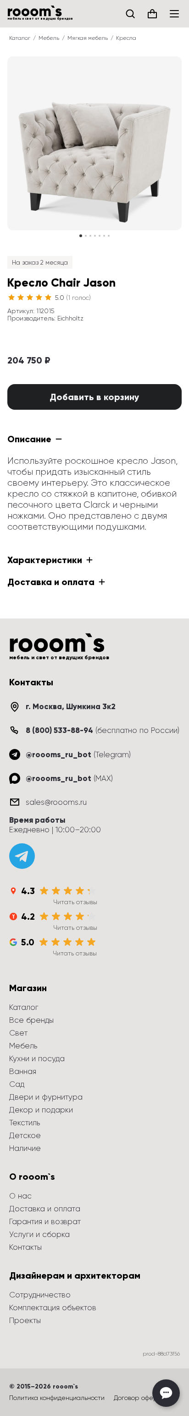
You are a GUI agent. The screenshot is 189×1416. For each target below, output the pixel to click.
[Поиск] (130, 14)
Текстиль (24, 1122)
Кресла (126, 38)
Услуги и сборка (39, 1234)
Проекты (25, 1320)
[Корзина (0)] (152, 14)
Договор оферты (139, 1397)
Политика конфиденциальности (57, 1397)
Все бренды (31, 1020)
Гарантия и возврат (45, 1221)
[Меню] (174, 14)
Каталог (19, 38)
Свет (18, 1032)
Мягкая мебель (87, 38)
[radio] (11, 297)
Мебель (49, 38)
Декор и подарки (41, 1109)
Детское (25, 1135)
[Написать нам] (166, 1393)
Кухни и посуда (37, 1058)
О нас (20, 1195)
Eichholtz (70, 318)
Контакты (25, 1247)
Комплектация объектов (52, 1307)
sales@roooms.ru (56, 802)
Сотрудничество (40, 1294)
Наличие (25, 1148)
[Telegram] (22, 856)
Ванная (22, 1071)
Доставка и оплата (44, 1208)
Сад (16, 1084)
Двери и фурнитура (46, 1096)
